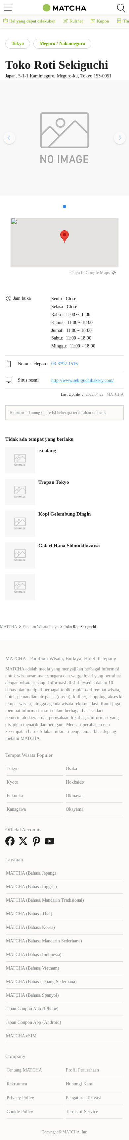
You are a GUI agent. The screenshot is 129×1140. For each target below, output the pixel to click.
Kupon (103, 21)
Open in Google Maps (90, 272)
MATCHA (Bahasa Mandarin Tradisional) (45, 900)
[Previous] (9, 138)
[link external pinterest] (38, 843)
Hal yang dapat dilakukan (32, 21)
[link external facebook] (11, 843)
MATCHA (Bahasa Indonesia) (34, 954)
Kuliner (76, 21)
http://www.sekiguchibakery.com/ (82, 380)
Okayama (74, 809)
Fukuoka (15, 795)
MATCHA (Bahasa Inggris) (31, 886)
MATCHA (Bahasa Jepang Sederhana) (41, 981)
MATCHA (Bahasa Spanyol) (32, 995)
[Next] (120, 138)
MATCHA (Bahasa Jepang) (31, 873)
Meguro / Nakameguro (62, 43)
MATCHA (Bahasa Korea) (30, 927)
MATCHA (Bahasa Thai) (29, 913)
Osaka (71, 768)
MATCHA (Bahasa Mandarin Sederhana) (44, 940)
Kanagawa (16, 809)
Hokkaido (75, 782)
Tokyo (18, 43)
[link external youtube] (51, 843)
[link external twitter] (24, 843)
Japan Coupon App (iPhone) (32, 1008)
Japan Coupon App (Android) (33, 1022)
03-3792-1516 (64, 363)
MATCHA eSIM (21, 1035)
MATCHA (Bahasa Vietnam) (32, 968)
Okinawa (74, 795)
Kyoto (12, 782)
